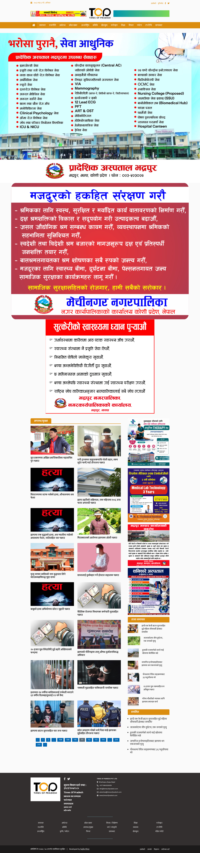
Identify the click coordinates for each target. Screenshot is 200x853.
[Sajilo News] (148, 442)
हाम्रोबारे (154, 3)
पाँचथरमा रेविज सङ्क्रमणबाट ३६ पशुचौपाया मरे (149, 751)
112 (89, 739)
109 (67, 739)
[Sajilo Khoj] (59, 16)
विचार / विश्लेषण (112, 823)
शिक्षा (123, 25)
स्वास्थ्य (135, 827)
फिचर (88, 831)
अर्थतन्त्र (62, 25)
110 (75, 739)
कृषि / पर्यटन (64, 831)
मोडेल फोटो (159, 831)
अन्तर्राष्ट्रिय (85, 25)
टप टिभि (148, 25)
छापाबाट (158, 25)
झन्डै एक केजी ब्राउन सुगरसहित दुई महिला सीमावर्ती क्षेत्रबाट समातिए (148, 720)
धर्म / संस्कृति (112, 827)
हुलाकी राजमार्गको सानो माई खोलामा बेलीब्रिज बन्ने (146, 734)
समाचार (42, 25)
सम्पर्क (149, 849)
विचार (131, 25)
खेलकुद (104, 25)
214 (116, 739)
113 (96, 739)
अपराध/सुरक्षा (88, 827)
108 (60, 739)
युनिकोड (161, 3)
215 (38, 744)
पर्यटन (139, 25)
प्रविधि (95, 25)
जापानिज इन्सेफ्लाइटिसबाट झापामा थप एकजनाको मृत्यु (147, 742)
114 (103, 739)
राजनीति (52, 25)
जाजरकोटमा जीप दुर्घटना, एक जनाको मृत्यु (148, 727)
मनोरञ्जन (114, 25)
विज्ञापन (156, 849)
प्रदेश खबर (73, 25)
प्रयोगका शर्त (165, 849)
